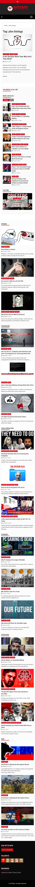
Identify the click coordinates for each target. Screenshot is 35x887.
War (17, 176)
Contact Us (4, 872)
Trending (17, 311)
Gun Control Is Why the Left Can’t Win (12, 281)
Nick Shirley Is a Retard (8, 249)
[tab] (6, 100)
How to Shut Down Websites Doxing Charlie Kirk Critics (17, 385)
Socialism (23, 104)
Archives (4, 484)
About (10, 872)
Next (30, 201)
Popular (6, 100)
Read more (5, 76)
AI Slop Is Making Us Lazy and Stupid (17, 201)
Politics (17, 104)
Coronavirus (6, 54)
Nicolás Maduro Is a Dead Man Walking (12, 660)
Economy (4, 534)
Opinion (18, 134)
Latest (11, 100)
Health (11, 54)
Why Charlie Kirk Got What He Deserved (12, 314)
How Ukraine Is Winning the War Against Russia (15, 798)
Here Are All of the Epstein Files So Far (12, 487)
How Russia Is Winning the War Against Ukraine (15, 764)
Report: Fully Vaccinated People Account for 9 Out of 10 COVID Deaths (21, 169)
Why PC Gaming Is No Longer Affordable (13, 560)
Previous (4, 201)
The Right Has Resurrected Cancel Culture (13, 417)
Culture (6, 190)
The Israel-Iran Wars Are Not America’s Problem (15, 829)
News (16, 54)
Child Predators (15, 144)
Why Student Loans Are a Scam (10, 591)
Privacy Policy (17, 872)
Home (5, 25)
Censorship (5, 326)
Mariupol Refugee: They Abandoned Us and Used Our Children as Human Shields (20, 181)
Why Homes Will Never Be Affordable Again (14, 623)
